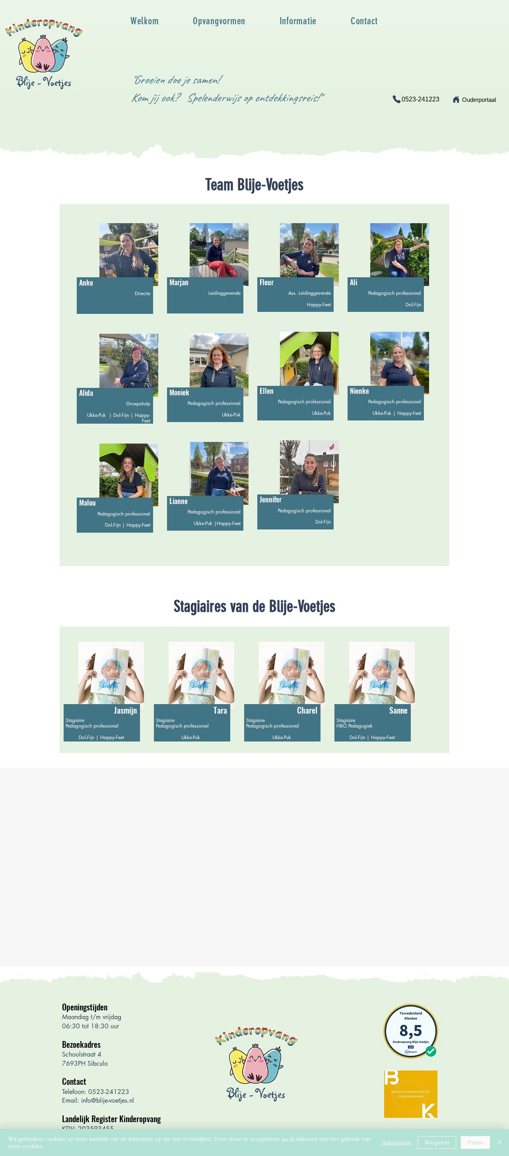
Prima (475, 1142)
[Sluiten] (499, 1142)
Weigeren (436, 1142)
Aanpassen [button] (396, 1142)
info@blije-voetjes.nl (107, 1100)
